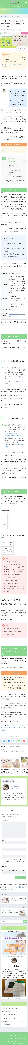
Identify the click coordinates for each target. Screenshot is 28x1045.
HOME (15, 1035)
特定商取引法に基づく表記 (18, 1038)
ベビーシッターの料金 (8, 1014)
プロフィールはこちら (14, 998)
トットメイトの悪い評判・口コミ (14, 169)
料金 (18, 751)
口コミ (13, 751)
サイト (4, 853)
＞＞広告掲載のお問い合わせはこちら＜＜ (14, 956)
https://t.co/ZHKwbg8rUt (11, 433)
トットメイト (5, 751)
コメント (5, 820)
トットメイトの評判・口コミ (12, 167)
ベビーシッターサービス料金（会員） (15, 176)
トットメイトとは (9, 165)
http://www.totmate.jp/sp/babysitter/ (11, 151)
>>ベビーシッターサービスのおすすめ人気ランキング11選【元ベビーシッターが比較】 (13, 728)
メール (4, 846)
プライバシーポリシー (14, 1041)
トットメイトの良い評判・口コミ (14, 170)
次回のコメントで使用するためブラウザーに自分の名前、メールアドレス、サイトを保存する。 (15, 861)
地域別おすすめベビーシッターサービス (13, 1021)
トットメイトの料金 (9, 172)
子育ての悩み (6, 1024)
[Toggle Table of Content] (24, 160)
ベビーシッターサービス (7, 6)
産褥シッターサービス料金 (12, 178)
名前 (4, 840)
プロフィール (6, 1038)
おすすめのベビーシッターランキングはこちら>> (14, 11)
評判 (23, 751)
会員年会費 (9, 174)
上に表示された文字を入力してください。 (14, 870)
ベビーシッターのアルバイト (10, 1011)
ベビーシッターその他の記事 (10, 1008)
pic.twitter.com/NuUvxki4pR (12, 435)
